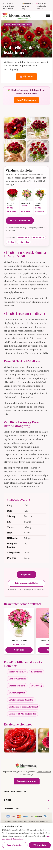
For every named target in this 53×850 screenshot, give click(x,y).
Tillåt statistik (40, 845)
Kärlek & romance (17, 672)
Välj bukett (26, 574)
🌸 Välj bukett (26, 76)
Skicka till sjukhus (17, 692)
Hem (8, 25)
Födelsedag (23, 242)
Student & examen (17, 686)
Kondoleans (38, 237)
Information (26, 808)
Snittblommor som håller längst (23, 707)
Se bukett (19, 650)
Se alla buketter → (20, 220)
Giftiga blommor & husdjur (21, 700)
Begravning (23, 237)
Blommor (16, 25)
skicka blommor (44, 771)
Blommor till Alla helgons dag (22, 714)
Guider (26, 800)
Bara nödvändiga (15, 845)
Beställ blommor (26, 100)
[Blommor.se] (26, 765)
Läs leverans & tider (26, 583)
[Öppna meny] (48, 15)
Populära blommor (26, 791)
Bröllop (10, 242)
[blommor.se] (16, 15)
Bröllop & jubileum (17, 679)
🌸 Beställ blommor (27, 781)
